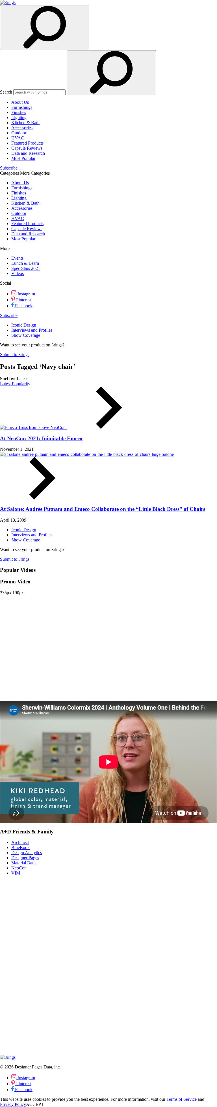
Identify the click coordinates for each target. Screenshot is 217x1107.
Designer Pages (25, 857)
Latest (6, 383)
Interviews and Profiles (31, 330)
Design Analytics (26, 852)
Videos (17, 273)
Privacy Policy (13, 1104)
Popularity (21, 383)
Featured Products (27, 143)
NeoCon (58, 427)
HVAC (17, 138)
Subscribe (9, 168)
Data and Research (28, 153)
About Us (20, 102)
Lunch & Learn (25, 263)
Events (17, 258)
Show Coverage (25, 335)
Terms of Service (181, 1099)
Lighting (19, 117)
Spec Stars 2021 (25, 268)
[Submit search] (111, 72)
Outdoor (18, 132)
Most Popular (23, 158)
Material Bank (24, 862)
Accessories (21, 127)
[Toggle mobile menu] (21, 169)
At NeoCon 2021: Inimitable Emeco (41, 438)
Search (6, 92)
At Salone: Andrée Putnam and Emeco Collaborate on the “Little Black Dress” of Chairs (102, 509)
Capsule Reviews (26, 148)
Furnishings (21, 107)
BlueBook (20, 847)
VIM (15, 873)
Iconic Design (23, 325)
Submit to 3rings (14, 354)
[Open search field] (44, 27)
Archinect (20, 842)
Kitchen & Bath (25, 122)
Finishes (18, 112)
